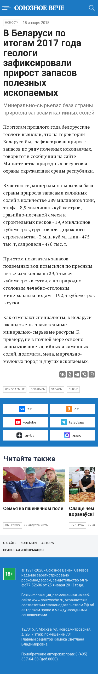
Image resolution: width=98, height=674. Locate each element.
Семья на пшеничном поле (33, 508)
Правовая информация (23, 550)
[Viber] (84, 374)
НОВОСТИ (11, 22)
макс (76, 435)
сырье (73, 389)
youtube (29, 422)
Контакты (29, 543)
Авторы (47, 543)
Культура (77, 525)
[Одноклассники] (70, 374)
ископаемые (15, 389)
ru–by (29, 435)
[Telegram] (77, 374)
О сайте (9, 543)
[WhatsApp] (92, 374)
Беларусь (38, 389)
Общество (12, 525)
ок (76, 408)
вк (29, 408)
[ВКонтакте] (62, 374)
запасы (56, 389)
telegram (76, 422)
